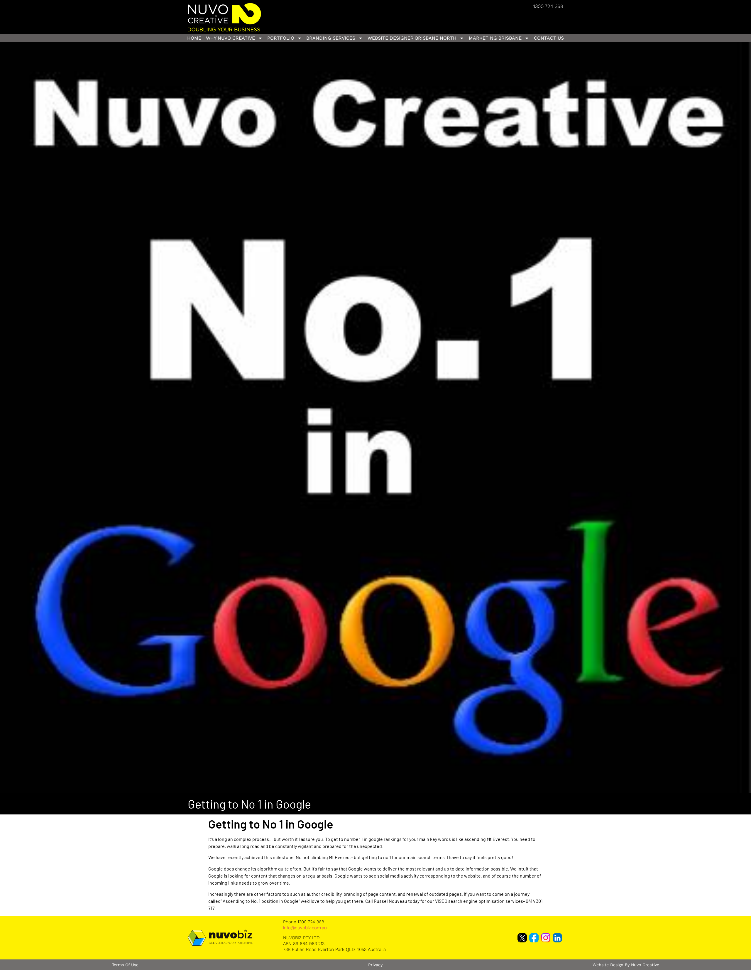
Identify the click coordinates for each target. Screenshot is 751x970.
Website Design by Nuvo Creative (626, 964)
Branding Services (330, 38)
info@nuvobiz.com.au (305, 927)
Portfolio (280, 38)
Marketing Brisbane (495, 38)
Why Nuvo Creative (230, 38)
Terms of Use (125, 964)
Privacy (375, 964)
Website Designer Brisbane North (412, 38)
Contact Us (549, 38)
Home (194, 38)
